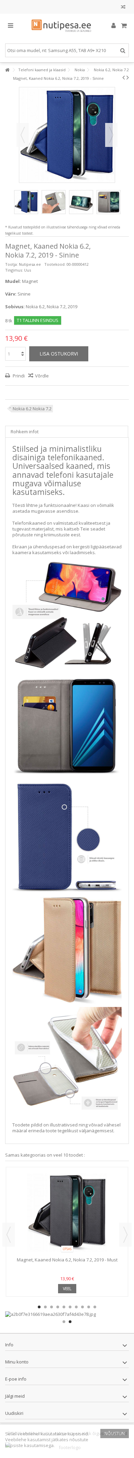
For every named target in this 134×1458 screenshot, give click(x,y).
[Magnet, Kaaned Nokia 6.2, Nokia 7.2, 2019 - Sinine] (26, 202)
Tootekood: (55, 264)
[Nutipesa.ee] (67, 26)
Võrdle (42, 376)
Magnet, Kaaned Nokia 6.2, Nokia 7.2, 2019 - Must (67, 1260)
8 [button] (82, 1307)
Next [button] (125, 1235)
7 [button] (76, 1307)
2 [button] (45, 1307)
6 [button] (70, 1307)
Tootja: (11, 264)
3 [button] (51, 1307)
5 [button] (64, 1307)
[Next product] (127, 77)
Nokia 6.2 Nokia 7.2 (32, 409)
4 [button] (57, 1307)
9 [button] (88, 1307)
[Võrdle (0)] (123, 7)
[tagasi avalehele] (7, 70)
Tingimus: (14, 270)
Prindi (18, 376)
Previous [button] (8, 1235)
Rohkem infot (24, 431)
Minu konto (17, 1362)
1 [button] (39, 1307)
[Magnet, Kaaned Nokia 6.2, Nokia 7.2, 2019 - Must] (67, 1212)
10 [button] (94, 1307)
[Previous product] (123, 77)
